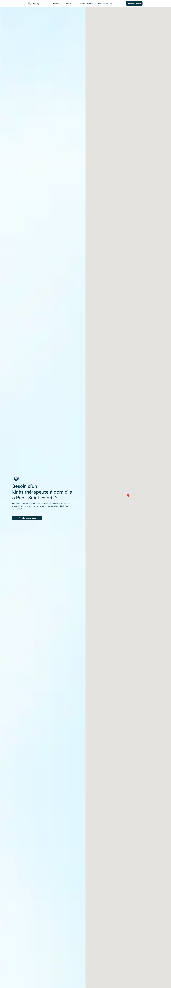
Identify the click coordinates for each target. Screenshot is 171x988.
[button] (128, 495)
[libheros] (33, 3)
